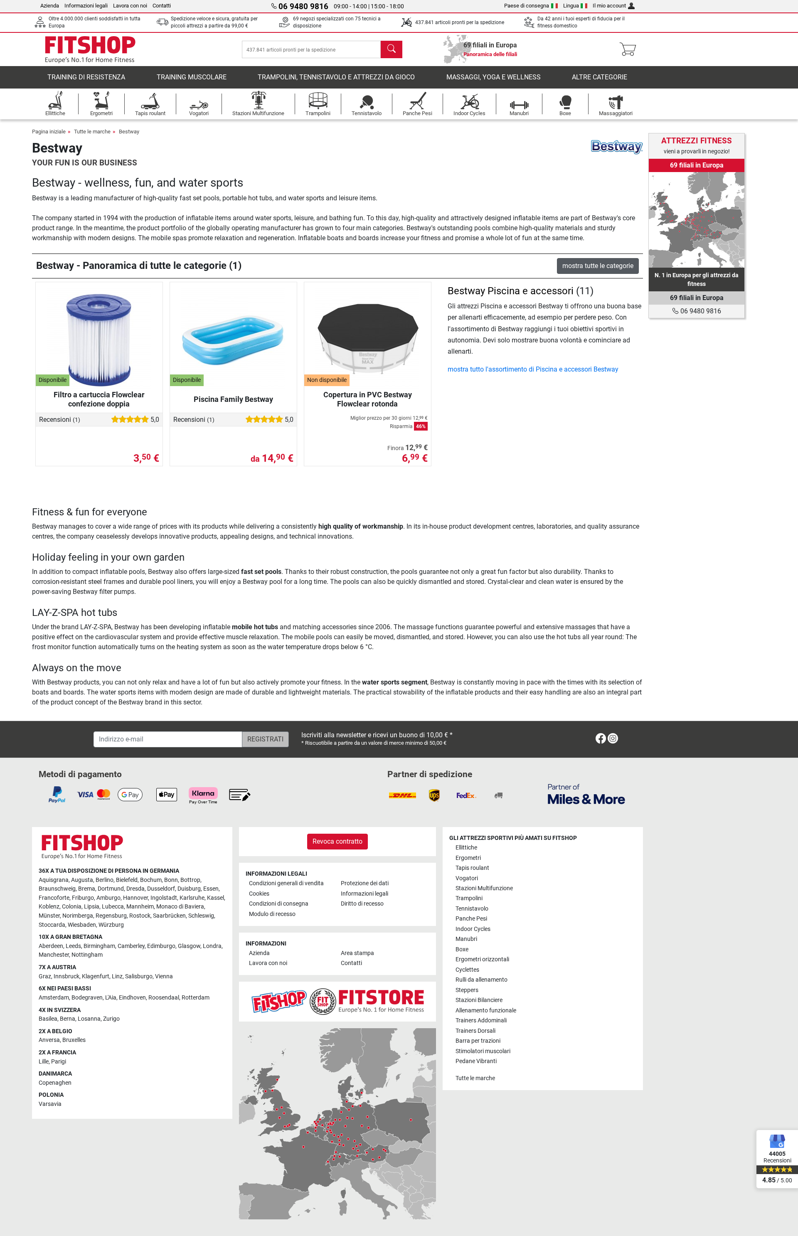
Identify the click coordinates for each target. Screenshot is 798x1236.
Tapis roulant (472, 868)
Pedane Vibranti (476, 1061)
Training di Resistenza (86, 77)
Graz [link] (45, 976)
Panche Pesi (471, 918)
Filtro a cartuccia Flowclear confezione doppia (99, 399)
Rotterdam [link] (195, 997)
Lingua (571, 5)
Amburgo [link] (108, 897)
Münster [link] (49, 915)
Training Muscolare (192, 77)
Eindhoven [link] (132, 997)
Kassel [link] (215, 897)
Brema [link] (86, 888)
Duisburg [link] (189, 888)
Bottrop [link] (190, 880)
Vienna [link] (164, 976)
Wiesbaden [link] (82, 924)
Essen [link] (211, 888)
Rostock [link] (139, 915)
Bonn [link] (171, 880)
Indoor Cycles (473, 929)
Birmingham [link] (99, 946)
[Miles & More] (586, 794)
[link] (696, 220)
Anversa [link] (49, 1040)
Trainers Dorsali (475, 1030)
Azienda (49, 5)
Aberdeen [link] (51, 946)
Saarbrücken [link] (169, 915)
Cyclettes (467, 969)
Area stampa (357, 953)
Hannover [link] (135, 897)
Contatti (162, 5)
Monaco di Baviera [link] (180, 906)
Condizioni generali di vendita (286, 883)
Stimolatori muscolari (483, 1051)
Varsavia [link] (50, 1104)
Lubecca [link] (113, 906)
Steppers (467, 990)
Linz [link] (117, 976)
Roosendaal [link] (163, 997)
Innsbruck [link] (66, 976)
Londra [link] (212, 946)
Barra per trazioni (478, 1040)
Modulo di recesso (272, 914)
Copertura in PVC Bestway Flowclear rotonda (367, 399)
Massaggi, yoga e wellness (493, 77)
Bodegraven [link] (87, 997)
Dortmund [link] (111, 888)
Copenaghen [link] (55, 1082)
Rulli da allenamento (481, 979)
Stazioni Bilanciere (479, 1000)
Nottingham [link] (87, 954)
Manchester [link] (54, 954)
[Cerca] (391, 49)
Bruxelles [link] (74, 1040)
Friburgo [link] (83, 897)
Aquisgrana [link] (54, 880)
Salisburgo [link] (139, 976)
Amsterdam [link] (54, 997)
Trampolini (469, 898)
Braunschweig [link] (57, 888)
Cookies (259, 893)
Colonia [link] (71, 906)
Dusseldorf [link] (161, 888)
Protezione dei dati (365, 883)
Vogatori (467, 878)
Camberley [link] (131, 946)
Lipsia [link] (91, 906)
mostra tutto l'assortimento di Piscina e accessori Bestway (533, 369)
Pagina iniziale (49, 131)
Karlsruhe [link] (192, 897)
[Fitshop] (90, 49)
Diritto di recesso (362, 903)
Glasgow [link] (189, 946)
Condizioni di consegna (278, 903)
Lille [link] (44, 1061)
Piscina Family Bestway (233, 399)
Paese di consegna (526, 5)
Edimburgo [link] (161, 946)
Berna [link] (67, 1018)
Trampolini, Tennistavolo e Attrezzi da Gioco (336, 77)
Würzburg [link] (111, 924)
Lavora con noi (130, 5)
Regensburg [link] (111, 915)
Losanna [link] (89, 1018)
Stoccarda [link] (52, 924)
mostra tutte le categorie (597, 266)
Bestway (129, 131)
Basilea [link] (48, 1018)
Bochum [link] (151, 880)
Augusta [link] (82, 880)
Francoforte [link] (54, 897)
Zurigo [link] (111, 1018)
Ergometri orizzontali (482, 959)
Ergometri (468, 858)
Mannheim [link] (140, 906)
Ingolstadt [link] (163, 897)
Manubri (466, 939)
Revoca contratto (337, 841)
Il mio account (609, 5)
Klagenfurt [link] (95, 976)
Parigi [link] (58, 1061)
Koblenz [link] (49, 906)
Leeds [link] (73, 946)
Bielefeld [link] (127, 880)
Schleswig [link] (201, 915)
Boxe (462, 949)
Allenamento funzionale (486, 1010)
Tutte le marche (92, 131)
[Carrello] (630, 49)
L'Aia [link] (110, 997)
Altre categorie (599, 77)
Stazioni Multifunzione (484, 888)
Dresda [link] (135, 888)
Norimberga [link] (77, 915)
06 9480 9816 (700, 311)
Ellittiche (466, 847)
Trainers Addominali (481, 1020)
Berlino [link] (104, 880)
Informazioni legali (86, 5)
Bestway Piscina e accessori (511, 291)
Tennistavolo (472, 908)
